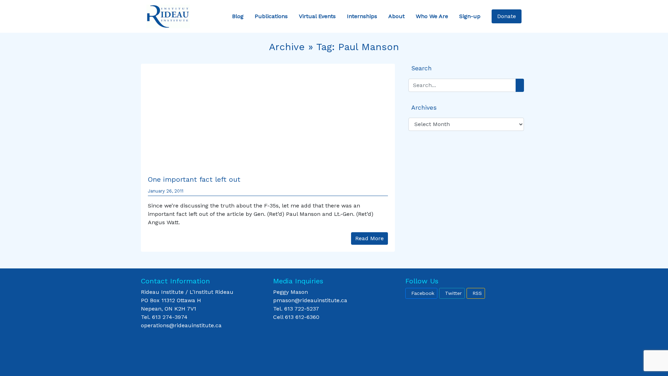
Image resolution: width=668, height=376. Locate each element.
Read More (369, 238)
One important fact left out (194, 179)
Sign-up (469, 16)
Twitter (453, 293)
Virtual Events (317, 16)
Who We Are (432, 16)
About (396, 16)
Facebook (422, 293)
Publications (271, 16)
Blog (238, 16)
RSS (477, 293)
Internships (362, 16)
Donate (506, 16)
